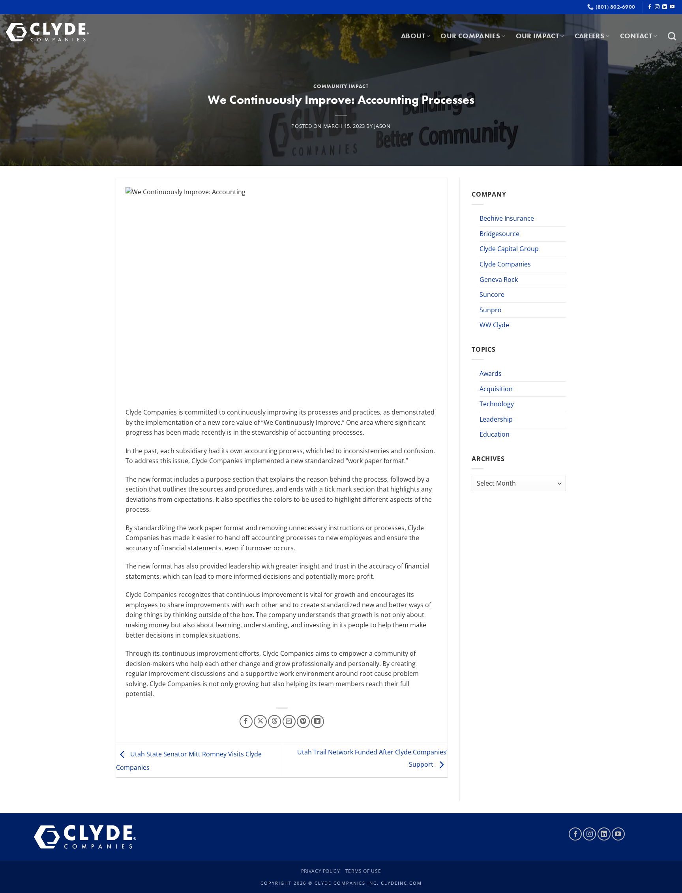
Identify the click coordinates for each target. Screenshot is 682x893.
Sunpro (491, 310)
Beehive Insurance (507, 218)
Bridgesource (499, 233)
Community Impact (340, 86)
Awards (491, 373)
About (413, 36)
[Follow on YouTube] (672, 7)
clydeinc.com (401, 883)
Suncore (492, 294)
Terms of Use (363, 871)
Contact (636, 36)
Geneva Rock (499, 279)
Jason (382, 125)
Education (495, 434)
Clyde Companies (505, 264)
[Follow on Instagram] (657, 7)
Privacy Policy (320, 871)
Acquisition (496, 389)
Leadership (496, 419)
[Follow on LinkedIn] (664, 7)
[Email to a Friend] (289, 721)
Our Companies (470, 36)
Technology (497, 404)
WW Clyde (494, 325)
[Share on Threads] (274, 721)
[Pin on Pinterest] (303, 721)
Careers (589, 36)
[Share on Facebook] (246, 721)
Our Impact (537, 36)
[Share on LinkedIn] (317, 721)
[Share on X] (260, 721)
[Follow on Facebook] (649, 7)
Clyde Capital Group (509, 248)
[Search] (672, 36)
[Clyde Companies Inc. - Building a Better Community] (47, 32)
